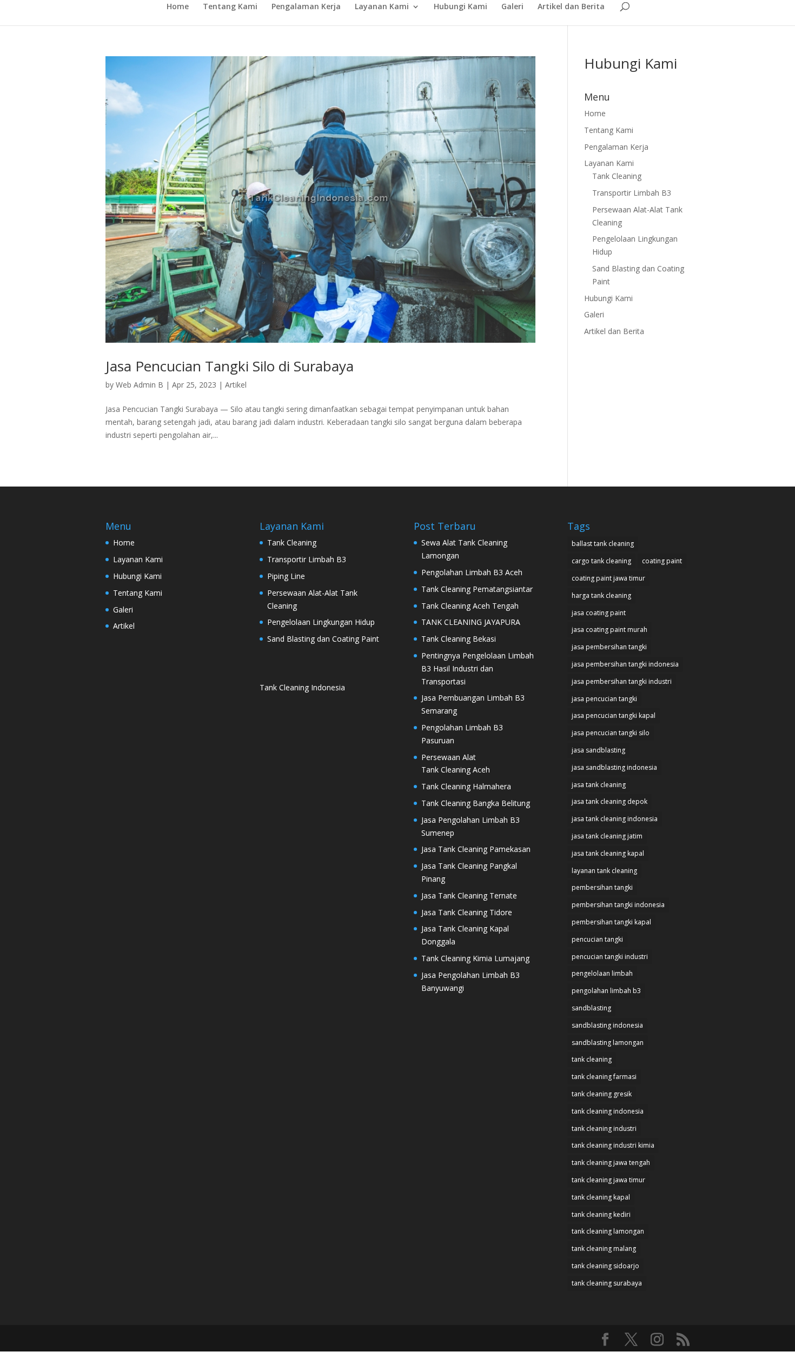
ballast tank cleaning (603, 543)
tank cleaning (592, 1059)
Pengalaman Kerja (306, 7)
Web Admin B (139, 384)
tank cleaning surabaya (607, 1283)
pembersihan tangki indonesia (618, 904)
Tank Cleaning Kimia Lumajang (475, 958)
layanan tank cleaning (604, 870)
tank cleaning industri (604, 1128)
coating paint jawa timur (608, 578)
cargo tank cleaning (601, 560)
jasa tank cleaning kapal (608, 853)
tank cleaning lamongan (608, 1231)
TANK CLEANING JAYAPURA (470, 622)
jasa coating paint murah (609, 629)
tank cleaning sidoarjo (605, 1265)
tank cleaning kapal (601, 1197)
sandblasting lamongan (608, 1042)
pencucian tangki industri (610, 956)
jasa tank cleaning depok (609, 801)
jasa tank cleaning (599, 784)
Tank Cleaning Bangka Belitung (475, 803)
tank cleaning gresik (602, 1093)
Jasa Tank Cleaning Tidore (466, 912)
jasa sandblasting (598, 750)
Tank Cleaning (616, 176)
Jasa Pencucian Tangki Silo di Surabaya (229, 366)
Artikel (236, 384)
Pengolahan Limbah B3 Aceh (471, 572)
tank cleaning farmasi (604, 1076)
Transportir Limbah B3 (631, 193)
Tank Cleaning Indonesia (302, 687)
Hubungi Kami (460, 7)
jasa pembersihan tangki (609, 646)
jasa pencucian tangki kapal (613, 715)
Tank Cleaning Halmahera (467, 786)
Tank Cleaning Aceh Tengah (470, 606)
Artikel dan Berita (571, 7)
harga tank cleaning (601, 595)
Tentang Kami (230, 7)
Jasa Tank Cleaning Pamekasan (477, 849)
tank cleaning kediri (601, 1214)
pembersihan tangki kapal (611, 922)
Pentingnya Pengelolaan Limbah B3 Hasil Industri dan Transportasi (477, 668)
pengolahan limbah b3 (606, 990)
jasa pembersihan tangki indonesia (625, 664)
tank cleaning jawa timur (608, 1179)
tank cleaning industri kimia (613, 1145)
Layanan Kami (382, 7)
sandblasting (591, 1008)
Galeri (512, 7)
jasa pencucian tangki (604, 698)
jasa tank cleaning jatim (607, 836)
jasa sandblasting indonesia (614, 767)
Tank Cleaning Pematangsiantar (477, 589)
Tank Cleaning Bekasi (458, 639)
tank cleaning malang (604, 1248)
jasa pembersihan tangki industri (622, 681)
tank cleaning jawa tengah (611, 1162)
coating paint (662, 560)
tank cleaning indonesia (608, 1111)
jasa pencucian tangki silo (611, 732)
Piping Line (286, 576)
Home (178, 7)
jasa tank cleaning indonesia (615, 818)
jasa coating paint (599, 612)
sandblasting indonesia (607, 1025)
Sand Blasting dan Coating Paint (323, 639)
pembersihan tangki (602, 887)
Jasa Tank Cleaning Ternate (469, 895)
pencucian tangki (597, 939)
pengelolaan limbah (602, 973)
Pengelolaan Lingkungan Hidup (321, 622)
